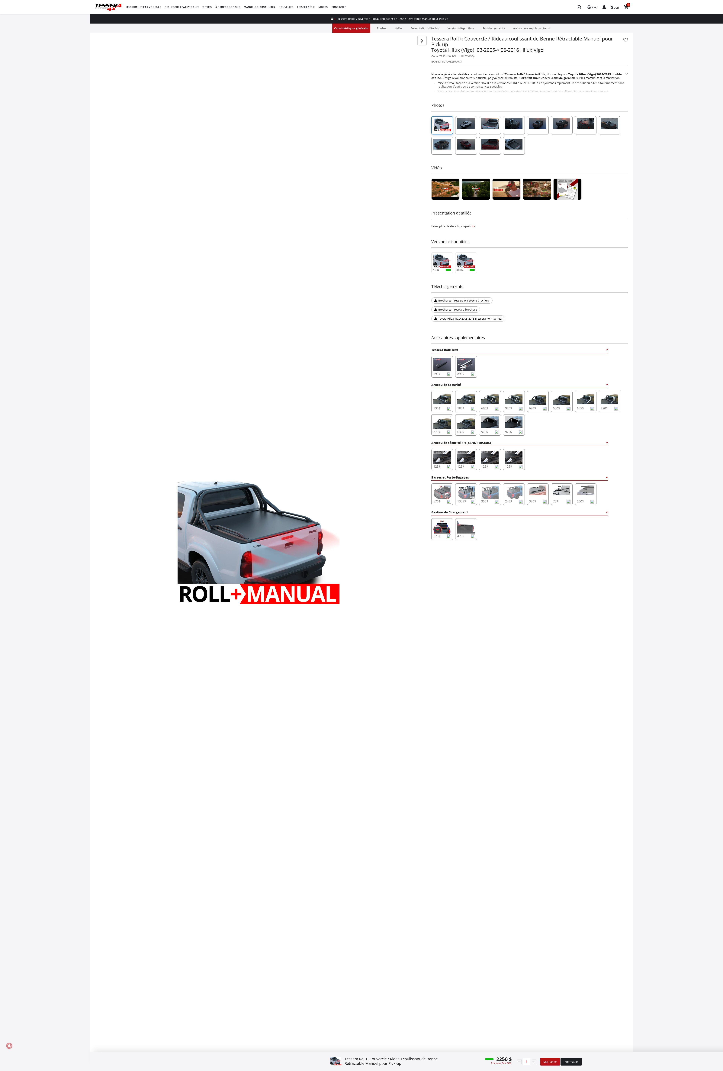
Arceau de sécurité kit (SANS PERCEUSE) (462, 443)
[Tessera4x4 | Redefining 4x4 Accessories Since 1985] (445, 189)
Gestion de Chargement (449, 512)
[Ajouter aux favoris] (625, 40)
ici (473, 226)
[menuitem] (143, 7)
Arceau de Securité (446, 385)
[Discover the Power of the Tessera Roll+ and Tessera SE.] (506, 189)
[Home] (331, 19)
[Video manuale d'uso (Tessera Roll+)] (567, 189)
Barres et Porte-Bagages (450, 477)
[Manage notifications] (9, 1046)
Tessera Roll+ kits (444, 350)
